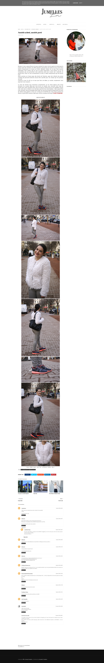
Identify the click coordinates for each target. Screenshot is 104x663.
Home (19, 29)
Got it (80, 2)
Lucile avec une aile (25, 615)
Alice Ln (22, 29)
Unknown (23, 518)
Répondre (23, 515)
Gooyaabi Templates (43, 659)
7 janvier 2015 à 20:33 (59, 508)
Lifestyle (51, 24)
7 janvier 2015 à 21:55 (59, 546)
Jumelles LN (26, 529)
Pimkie (31, 467)
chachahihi (23, 606)
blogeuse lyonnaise (35, 29)
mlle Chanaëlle (24, 599)
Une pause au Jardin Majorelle (23, 493)
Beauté (59, 24)
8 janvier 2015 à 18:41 (59, 529)
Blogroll (65, 24)
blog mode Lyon (27, 29)
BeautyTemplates (28, 659)
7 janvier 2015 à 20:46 (59, 539)
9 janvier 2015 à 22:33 (59, 599)
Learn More (75, 2)
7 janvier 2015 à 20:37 (59, 518)
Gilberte (23, 585)
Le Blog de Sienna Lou (25, 565)
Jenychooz (23, 508)
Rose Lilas (35, 493)
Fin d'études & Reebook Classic (54, 493)
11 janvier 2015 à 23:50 (58, 606)
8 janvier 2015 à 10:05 (59, 573)
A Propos (38, 24)
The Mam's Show (24, 592)
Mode (44, 24)
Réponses (24, 527)
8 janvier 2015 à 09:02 (59, 565)
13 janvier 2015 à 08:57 (58, 615)
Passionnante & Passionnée (26, 573)
